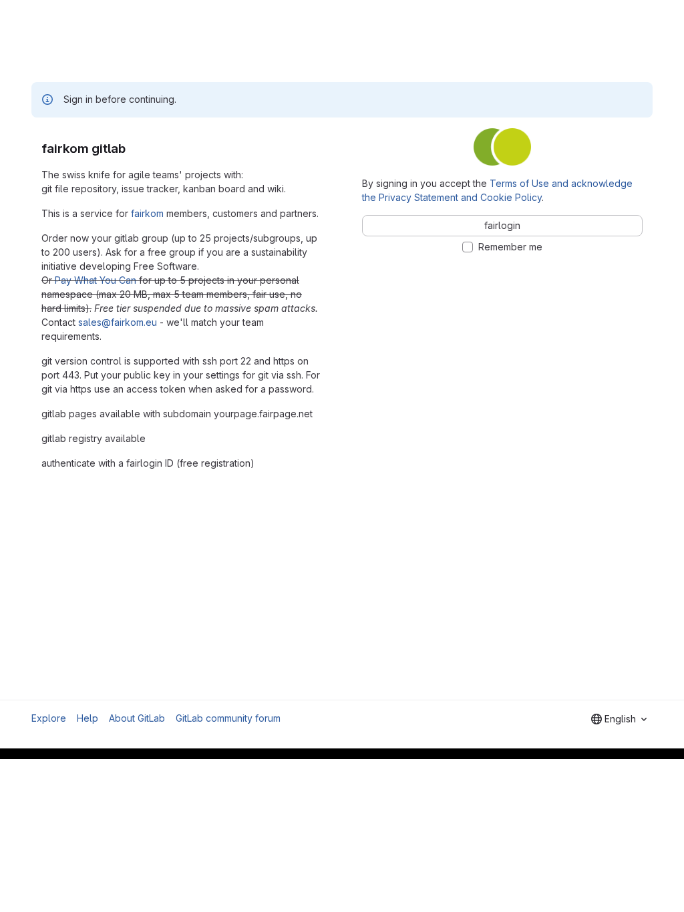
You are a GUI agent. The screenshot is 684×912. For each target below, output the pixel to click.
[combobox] (619, 719)
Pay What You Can (95, 280)
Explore (48, 718)
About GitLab (137, 718)
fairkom (147, 213)
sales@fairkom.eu (117, 322)
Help (87, 718)
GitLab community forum (228, 718)
